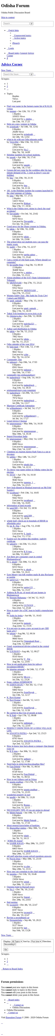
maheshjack (15, 377)
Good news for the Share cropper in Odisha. (26, 226)
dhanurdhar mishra (18, 828)
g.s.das (27, 866)
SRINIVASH (16, 283)
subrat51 (13, 544)
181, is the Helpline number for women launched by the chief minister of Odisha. (30, 191)
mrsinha (13, 874)
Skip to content (8, 17)
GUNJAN (28, 605)
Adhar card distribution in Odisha (22, 329)
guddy (12, 247)
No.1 (26, 149)
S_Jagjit (27, 533)
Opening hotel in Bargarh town (21, 887)
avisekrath (14, 126)
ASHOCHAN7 (16, 684)
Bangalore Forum (13, 1017)
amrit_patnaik (16, 300)
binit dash (14, 347)
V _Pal (27, 659)
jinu (11, 178)
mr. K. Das (14, 526)
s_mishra (28, 119)
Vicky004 (14, 142)
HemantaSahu (16, 920)
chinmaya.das (16, 316)
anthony (27, 759)
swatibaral (14, 492)
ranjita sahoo (29, 254)
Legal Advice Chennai (17, 421)
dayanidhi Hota (16, 265)
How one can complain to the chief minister (26, 871)
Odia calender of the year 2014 (20, 344)
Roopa (27, 805)
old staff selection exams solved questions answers (29, 856)
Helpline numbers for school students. (23, 155)
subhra (13, 457)
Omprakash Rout (31, 641)
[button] (7, 89)
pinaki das (28, 464)
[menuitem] (21, 35)
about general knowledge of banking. (23, 825)
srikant (13, 633)
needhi (13, 797)
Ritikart (27, 203)
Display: (7, 941)
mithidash (28, 723)
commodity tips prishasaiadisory (21, 375)
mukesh (27, 623)
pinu (12, 196)
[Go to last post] (33, 119)
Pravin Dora (15, 859)
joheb (26, 835)
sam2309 (14, 508)
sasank (13, 157)
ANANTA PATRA (18, 733)
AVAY (12, 475)
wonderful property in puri (18, 795)
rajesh (26, 882)
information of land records (19, 505)
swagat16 (14, 905)
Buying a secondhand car (18, 917)
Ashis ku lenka (16, 615)
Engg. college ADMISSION (19, 682)
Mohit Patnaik (16, 812)
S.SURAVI (15, 651)
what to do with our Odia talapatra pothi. (25, 139)
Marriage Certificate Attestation (21, 405)
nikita (12, 229)
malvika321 (29, 324)
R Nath (13, 715)
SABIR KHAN (17, 843)
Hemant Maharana (18, 597)
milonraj (13, 362)
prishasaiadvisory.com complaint (21, 390)
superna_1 (28, 482)
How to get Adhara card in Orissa (22, 779)
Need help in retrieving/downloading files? (26, 764)
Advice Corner (12, 64)
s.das (26, 354)
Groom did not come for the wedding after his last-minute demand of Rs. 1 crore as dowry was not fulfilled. (29, 172)
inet (25, 928)
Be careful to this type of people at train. (24, 713)
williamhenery (16, 408)
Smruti (27, 897)
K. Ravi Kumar (14, 697)
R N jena (28, 551)
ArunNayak (29, 692)
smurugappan (16, 423)
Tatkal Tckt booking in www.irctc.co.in (24, 313)
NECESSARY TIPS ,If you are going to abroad (28, 810)
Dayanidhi (14, 213)
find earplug (12, 902)
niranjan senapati (17, 669)
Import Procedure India (17, 436)
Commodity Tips (14, 359)
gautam (13, 111)
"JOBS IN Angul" (15, 841)
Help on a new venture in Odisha (21, 124)
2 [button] (7, 86)
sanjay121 (14, 580)
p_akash (13, 562)
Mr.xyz (27, 677)
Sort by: (27, 941)
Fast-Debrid (15, 766)
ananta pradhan (16, 782)
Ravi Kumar (15, 700)
